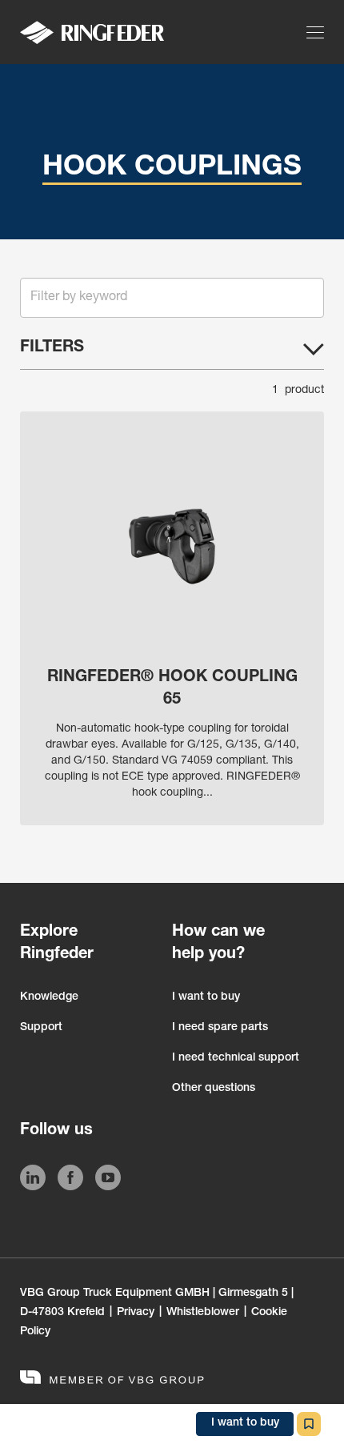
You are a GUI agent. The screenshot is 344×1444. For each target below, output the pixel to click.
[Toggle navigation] (317, 32)
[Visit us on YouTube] (108, 1180)
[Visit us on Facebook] (70, 1180)
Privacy (135, 1312)
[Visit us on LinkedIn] (33, 1180)
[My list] (309, 1424)
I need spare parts (220, 1027)
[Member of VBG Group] (112, 1379)
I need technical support (235, 1058)
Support (41, 1027)
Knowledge (49, 997)
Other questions (213, 1088)
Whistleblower (202, 1312)
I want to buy (206, 997)
